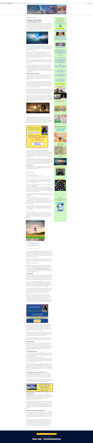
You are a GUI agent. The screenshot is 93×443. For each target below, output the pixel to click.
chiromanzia (28, 267)
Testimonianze (35, 3)
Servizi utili (29, 3)
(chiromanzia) (40, 175)
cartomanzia (30, 171)
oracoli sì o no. (31, 369)
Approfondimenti (42, 3)
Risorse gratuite (89, 3)
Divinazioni (24, 3)
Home (15, 3)
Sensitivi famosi (19, 3)
